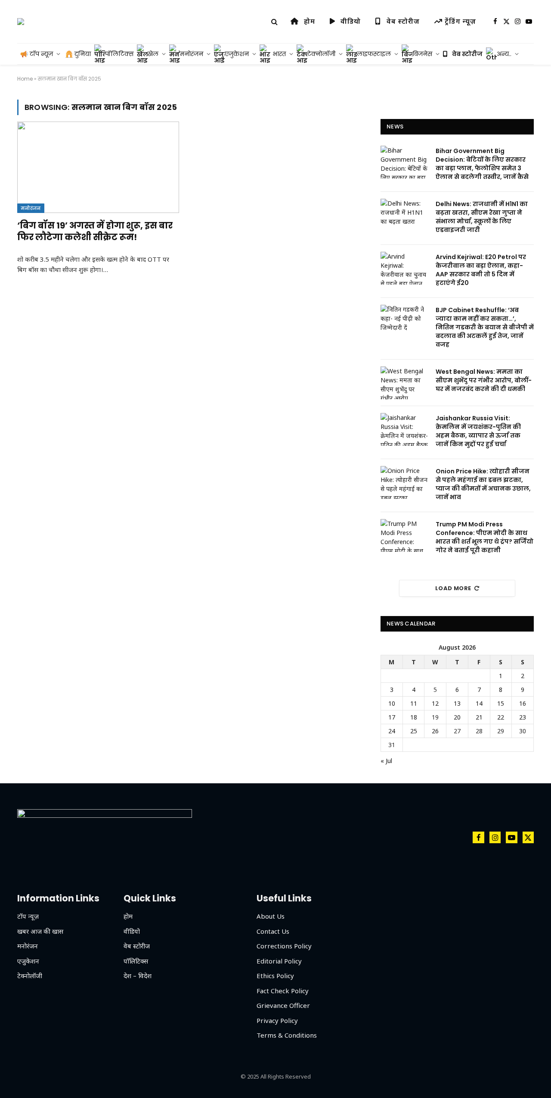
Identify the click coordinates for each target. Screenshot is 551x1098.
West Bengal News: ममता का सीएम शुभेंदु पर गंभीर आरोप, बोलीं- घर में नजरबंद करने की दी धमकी (484, 380)
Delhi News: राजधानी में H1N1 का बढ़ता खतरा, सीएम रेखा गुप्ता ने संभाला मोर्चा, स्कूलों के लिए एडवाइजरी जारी (482, 217)
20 (457, 717)
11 (413, 703)
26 (435, 731)
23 (522, 717)
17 (391, 717)
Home (25, 78)
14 (479, 703)
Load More (453, 588)
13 (457, 703)
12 (435, 703)
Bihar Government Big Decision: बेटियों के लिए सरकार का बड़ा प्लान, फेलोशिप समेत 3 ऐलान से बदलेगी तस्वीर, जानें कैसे (482, 164)
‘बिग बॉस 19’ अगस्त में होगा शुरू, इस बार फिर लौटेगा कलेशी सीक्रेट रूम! (95, 231)
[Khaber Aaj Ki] (20, 21)
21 (479, 717)
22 (500, 717)
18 (413, 717)
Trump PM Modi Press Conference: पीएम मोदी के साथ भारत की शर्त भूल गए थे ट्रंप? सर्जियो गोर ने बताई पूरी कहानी (484, 537)
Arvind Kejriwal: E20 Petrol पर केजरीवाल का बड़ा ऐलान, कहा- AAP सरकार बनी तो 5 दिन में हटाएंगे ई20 (481, 270)
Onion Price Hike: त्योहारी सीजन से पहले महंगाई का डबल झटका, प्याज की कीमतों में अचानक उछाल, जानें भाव (483, 484)
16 (522, 703)
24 (391, 731)
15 (500, 703)
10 (391, 703)
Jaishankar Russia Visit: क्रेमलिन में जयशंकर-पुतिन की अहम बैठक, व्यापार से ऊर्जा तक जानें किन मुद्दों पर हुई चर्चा (478, 431)
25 (413, 731)
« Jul (386, 761)
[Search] (274, 21)
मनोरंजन (31, 208)
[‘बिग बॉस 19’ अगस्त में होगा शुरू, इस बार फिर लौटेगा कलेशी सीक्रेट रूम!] (98, 167)
